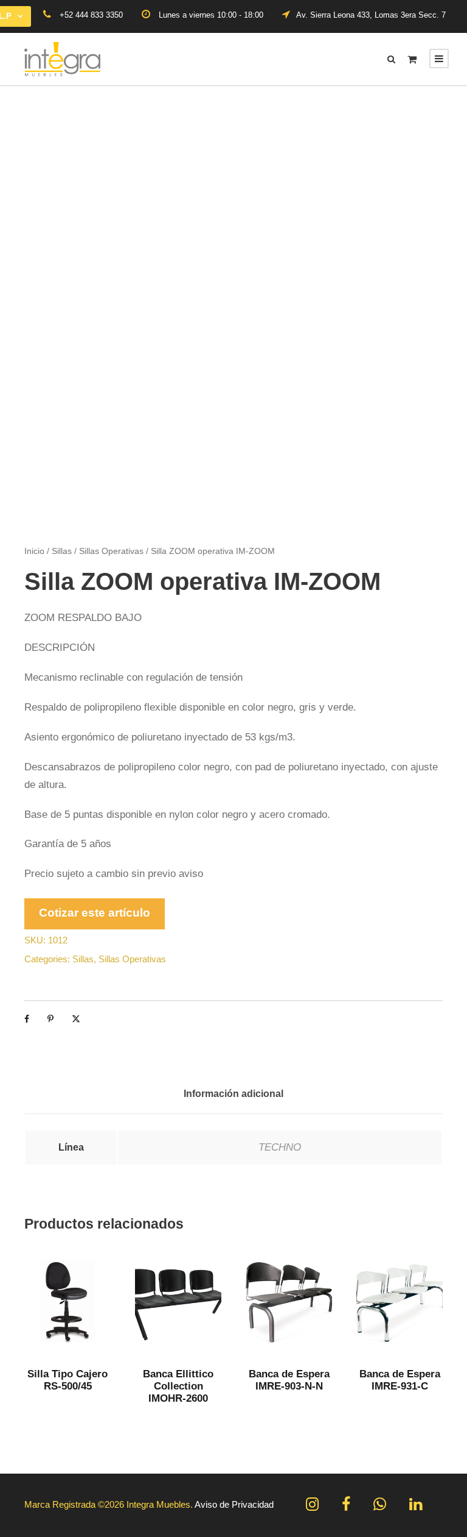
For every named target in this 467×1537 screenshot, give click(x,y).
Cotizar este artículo (94, 912)
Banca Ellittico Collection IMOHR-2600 (178, 1386)
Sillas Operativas (111, 551)
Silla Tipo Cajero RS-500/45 (67, 1380)
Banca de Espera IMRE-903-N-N (289, 1380)
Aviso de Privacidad (234, 1504)
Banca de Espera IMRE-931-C (399, 1380)
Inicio (34, 551)
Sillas (62, 551)
